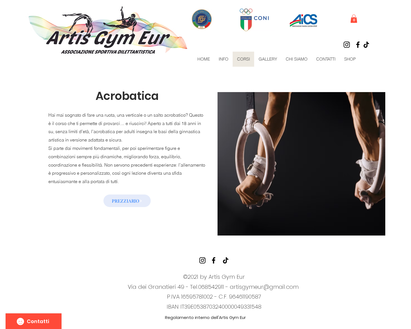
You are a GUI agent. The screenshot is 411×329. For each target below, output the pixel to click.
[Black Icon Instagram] (346, 44)
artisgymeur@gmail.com (264, 287)
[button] (353, 19)
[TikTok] (366, 44)
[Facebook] (358, 44)
